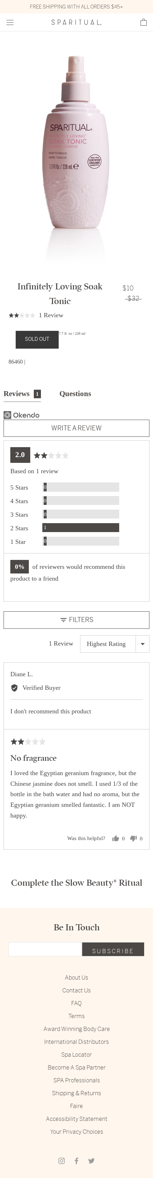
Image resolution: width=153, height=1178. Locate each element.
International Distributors (76, 1042)
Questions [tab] (75, 394)
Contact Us (76, 990)
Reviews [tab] (21, 394)
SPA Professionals (76, 1080)
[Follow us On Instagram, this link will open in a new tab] (61, 1161)
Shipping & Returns (76, 1093)
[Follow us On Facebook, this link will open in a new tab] (76, 1161)
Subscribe (113, 951)
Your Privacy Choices (76, 1132)
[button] (144, 22)
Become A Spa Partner (77, 1067)
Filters (81, 620)
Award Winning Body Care (76, 1029)
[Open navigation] (10, 22)
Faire (76, 1106)
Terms (76, 1016)
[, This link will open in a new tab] (21, 415)
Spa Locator (76, 1054)
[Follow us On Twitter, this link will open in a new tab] (91, 1161)
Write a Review (76, 428)
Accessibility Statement (76, 1119)
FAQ (76, 1003)
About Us (76, 977)
